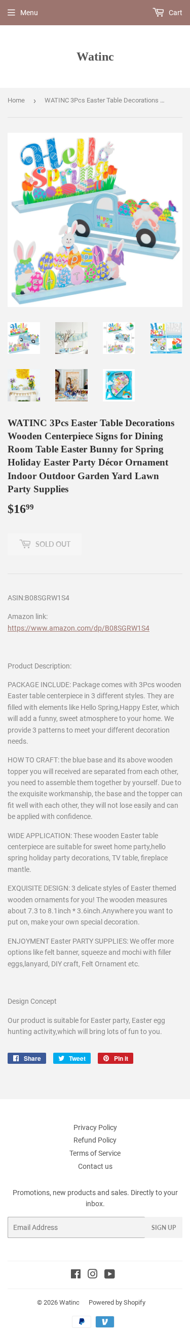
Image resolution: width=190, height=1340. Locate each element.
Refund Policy (95, 1140)
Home (16, 100)
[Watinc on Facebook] (75, 1275)
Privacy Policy (95, 1127)
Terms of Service (95, 1153)
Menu (29, 13)
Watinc (95, 56)
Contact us (95, 1166)
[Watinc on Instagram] (93, 1275)
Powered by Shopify (117, 1302)
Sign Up (163, 1227)
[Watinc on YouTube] (109, 1275)
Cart (174, 13)
